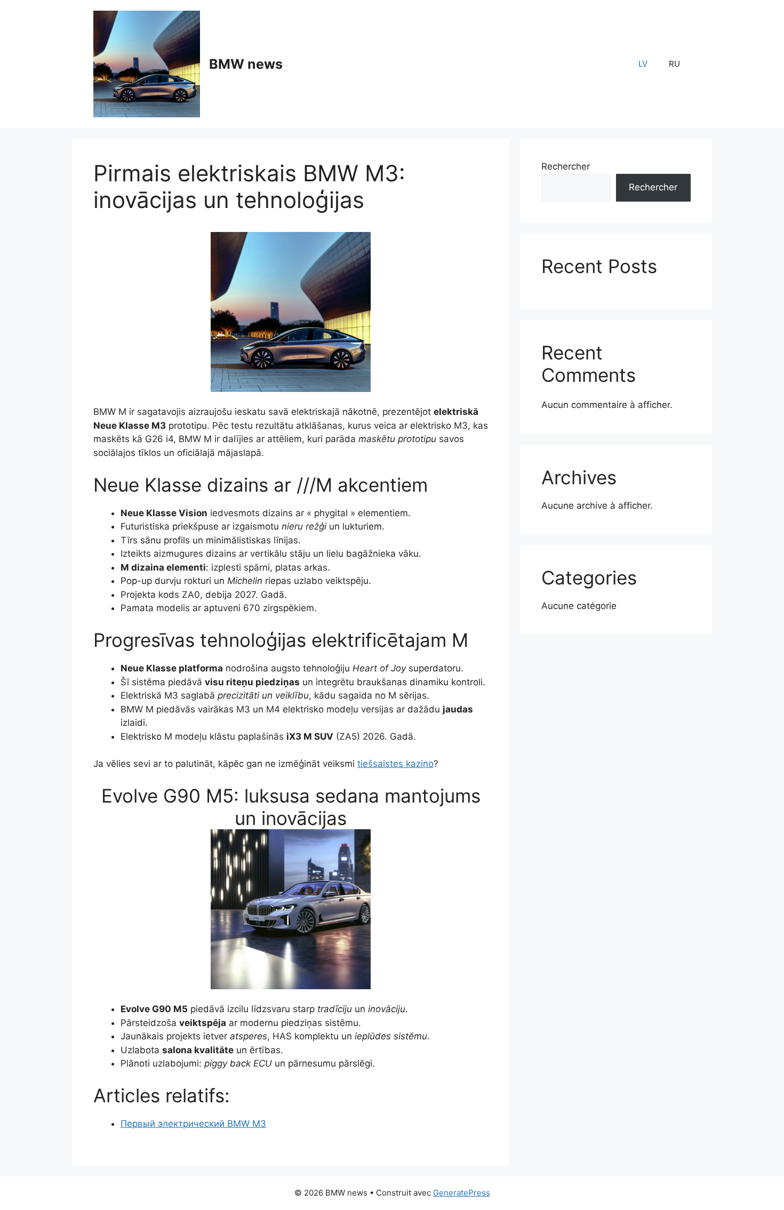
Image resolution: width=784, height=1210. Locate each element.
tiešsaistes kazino (395, 763)
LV (642, 64)
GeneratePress (461, 1193)
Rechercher (565, 166)
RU (674, 64)
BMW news (246, 64)
